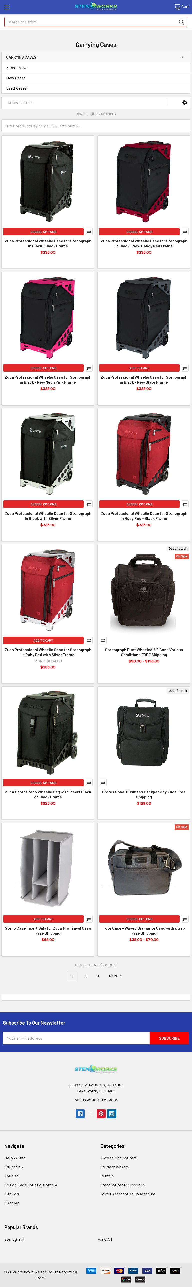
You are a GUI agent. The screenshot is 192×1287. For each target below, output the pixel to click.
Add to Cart (140, 368)
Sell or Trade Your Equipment (31, 1185)
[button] (185, 102)
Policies (11, 1176)
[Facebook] (80, 1113)
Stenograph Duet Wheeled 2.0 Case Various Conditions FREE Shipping (144, 652)
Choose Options (43, 232)
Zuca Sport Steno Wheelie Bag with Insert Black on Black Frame (48, 794)
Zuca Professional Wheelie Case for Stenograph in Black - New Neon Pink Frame (48, 379)
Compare (89, 231)
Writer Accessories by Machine (127, 1194)
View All (105, 1239)
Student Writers (114, 1167)
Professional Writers (118, 1158)
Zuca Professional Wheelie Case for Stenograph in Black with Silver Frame (48, 516)
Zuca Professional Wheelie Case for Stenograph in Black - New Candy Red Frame (144, 243)
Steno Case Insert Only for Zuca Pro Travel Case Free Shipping (48, 930)
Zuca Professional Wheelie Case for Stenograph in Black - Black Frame (48, 243)
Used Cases (16, 88)
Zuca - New (16, 67)
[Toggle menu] (7, 7)
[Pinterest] (101, 1113)
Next (113, 976)
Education (13, 1167)
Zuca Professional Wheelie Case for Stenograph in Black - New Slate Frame (144, 379)
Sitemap (12, 1203)
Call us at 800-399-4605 (96, 1100)
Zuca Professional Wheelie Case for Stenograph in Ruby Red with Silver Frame (48, 652)
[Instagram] (111, 1113)
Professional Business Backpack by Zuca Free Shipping (144, 794)
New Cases (16, 78)
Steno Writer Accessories (122, 1185)
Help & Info (15, 1158)
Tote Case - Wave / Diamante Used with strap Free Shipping (144, 930)
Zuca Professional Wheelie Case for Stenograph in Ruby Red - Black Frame (144, 516)
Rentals (107, 1176)
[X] (90, 1113)
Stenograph (15, 1239)
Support (12, 1194)
